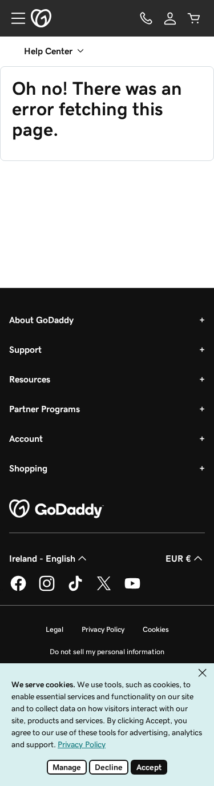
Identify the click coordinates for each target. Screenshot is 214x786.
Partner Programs (44, 408)
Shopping (28, 468)
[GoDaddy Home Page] (56, 509)
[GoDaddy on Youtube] (132, 589)
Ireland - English (42, 558)
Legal (54, 629)
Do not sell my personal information (107, 651)
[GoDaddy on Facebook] (18, 589)
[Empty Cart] (194, 18)
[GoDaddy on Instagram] (47, 589)
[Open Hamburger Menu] (13, 18)
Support (25, 349)
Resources (29, 379)
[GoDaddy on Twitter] (104, 589)
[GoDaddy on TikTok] (75, 589)
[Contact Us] (146, 18)
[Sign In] (170, 18)
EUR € (178, 558)
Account (26, 438)
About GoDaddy (41, 319)
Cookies (156, 629)
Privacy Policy (103, 629)
